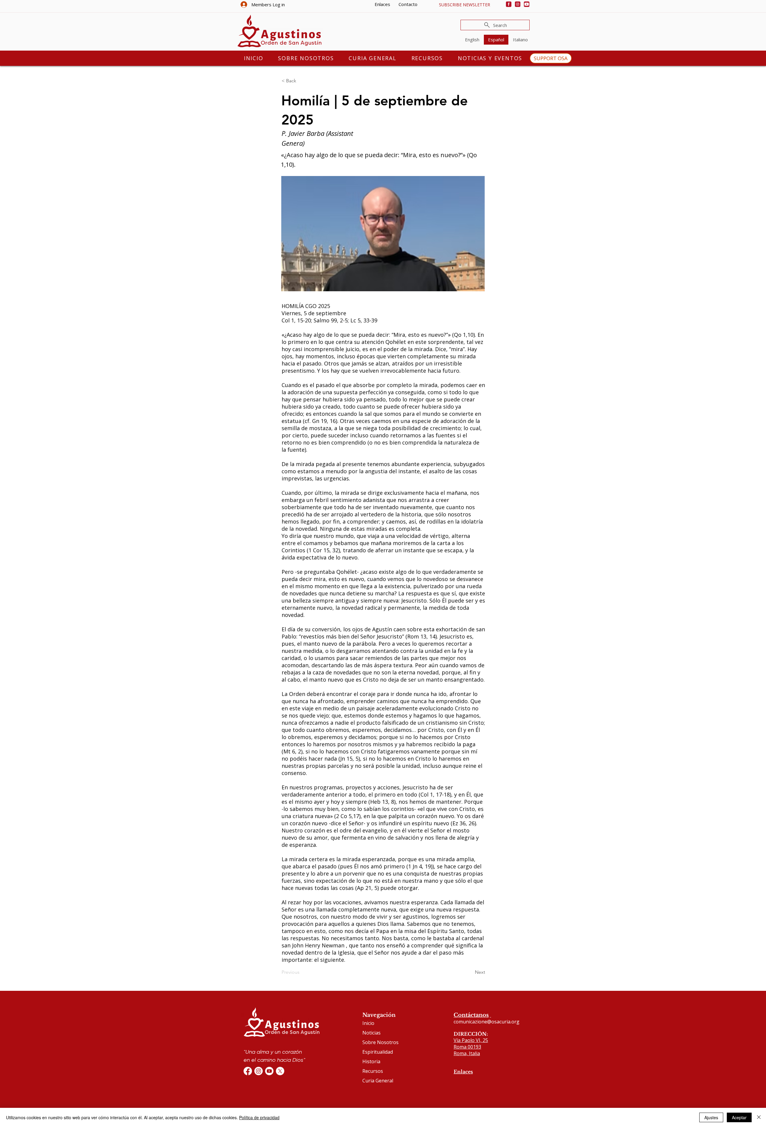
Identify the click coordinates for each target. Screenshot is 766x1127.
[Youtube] (527, 4)
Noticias (371, 1032)
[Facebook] (509, 4)
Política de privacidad (259, 1117)
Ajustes (711, 1117)
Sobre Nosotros (380, 1042)
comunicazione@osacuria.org (486, 1021)
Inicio (368, 1023)
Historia (371, 1061)
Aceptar (739, 1117)
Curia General (377, 1080)
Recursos (372, 1071)
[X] (280, 1071)
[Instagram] (518, 4)
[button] (464, 4)
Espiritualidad (377, 1052)
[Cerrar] (758, 1117)
